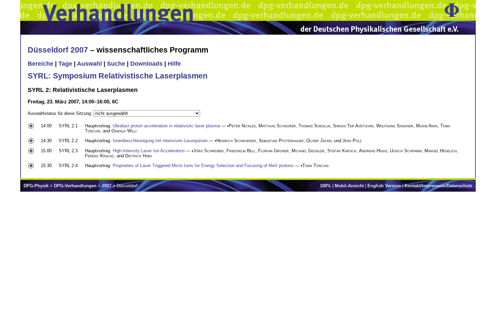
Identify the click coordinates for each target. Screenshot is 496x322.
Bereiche (40, 63)
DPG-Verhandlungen (75, 185)
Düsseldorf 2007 (58, 49)
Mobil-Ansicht (349, 185)
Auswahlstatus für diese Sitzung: (60, 113)
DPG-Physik (36, 185)
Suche (116, 63)
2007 (106, 185)
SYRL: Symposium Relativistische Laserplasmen (118, 75)
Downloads (146, 63)
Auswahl (89, 63)
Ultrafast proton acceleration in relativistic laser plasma (166, 125)
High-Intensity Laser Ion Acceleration (149, 150)
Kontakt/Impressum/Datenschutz (438, 185)
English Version (384, 185)
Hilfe (174, 63)
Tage (65, 63)
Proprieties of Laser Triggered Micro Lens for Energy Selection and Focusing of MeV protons (203, 165)
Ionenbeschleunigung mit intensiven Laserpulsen (160, 140)
